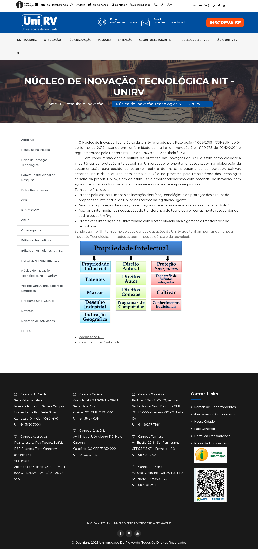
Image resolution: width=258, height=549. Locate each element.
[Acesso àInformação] (25, 8)
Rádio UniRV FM (227, 39)
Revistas (27, 311)
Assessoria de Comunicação (215, 414)
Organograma (31, 230)
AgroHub (27, 140)
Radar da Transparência (212, 443)
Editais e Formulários (36, 240)
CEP (24, 200)
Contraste (121, 4)
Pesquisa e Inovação (84, 104)
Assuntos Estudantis (155, 39)
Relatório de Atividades (38, 321)
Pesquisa (104, 39)
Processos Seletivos (193, 39)
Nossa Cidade (204, 421)
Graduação (52, 39)
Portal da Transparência (53, 4)
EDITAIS (27, 331)
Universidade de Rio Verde (119, 542)
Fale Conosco (100, 4)
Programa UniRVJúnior (37, 301)
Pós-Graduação (80, 39)
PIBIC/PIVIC (30, 210)
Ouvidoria (79, 4)
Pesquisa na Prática (35, 150)
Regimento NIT (91, 337)
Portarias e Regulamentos (40, 260)
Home (51, 104)
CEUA (25, 220)
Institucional (26, 39)
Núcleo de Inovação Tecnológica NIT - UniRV (158, 104)
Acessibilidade (142, 4)
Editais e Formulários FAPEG (42, 250)
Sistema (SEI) (201, 5)
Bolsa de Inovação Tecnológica (34, 162)
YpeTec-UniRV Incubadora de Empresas (42, 288)
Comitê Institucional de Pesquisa (38, 177)
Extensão (125, 39)
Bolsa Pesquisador (34, 190)
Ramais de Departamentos (215, 407)
